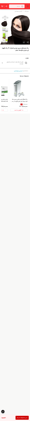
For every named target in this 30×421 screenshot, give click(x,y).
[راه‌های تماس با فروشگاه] (2, 411)
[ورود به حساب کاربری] (6, 6)
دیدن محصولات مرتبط (22, 417)
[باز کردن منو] (27, 6)
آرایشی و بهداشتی (18, 11)
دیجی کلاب (26, 11)
